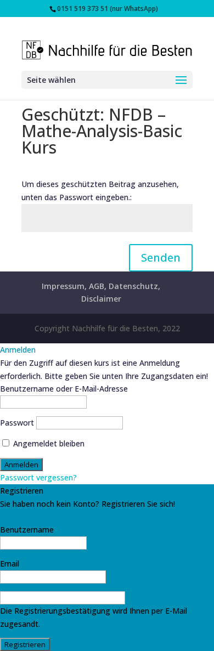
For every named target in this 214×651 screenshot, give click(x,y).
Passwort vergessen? (38, 477)
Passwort (17, 422)
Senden (161, 257)
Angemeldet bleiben (48, 443)
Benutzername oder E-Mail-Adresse (64, 388)
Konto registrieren (33, 516)
